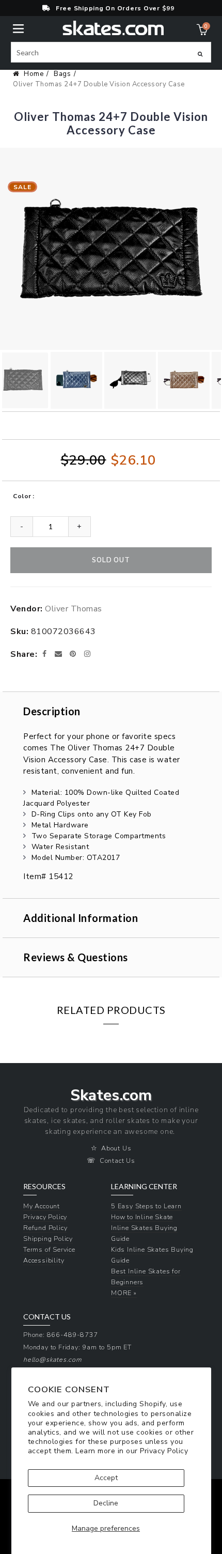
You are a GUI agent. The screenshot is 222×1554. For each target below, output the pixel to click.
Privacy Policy (164, 1451)
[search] (111, 52)
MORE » (124, 1292)
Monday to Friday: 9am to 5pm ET (77, 1347)
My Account (41, 1206)
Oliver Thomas (73, 608)
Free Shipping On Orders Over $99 (115, 8)
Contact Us (117, 1160)
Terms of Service (49, 1249)
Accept (106, 1478)
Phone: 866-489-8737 (60, 1334)
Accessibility (43, 1260)
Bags (62, 74)
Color (22, 496)
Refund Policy (45, 1227)
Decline (105, 1503)
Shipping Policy (48, 1238)
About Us (116, 1148)
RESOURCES (44, 1186)
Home (33, 74)
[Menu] (18, 27)
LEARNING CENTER (144, 1186)
